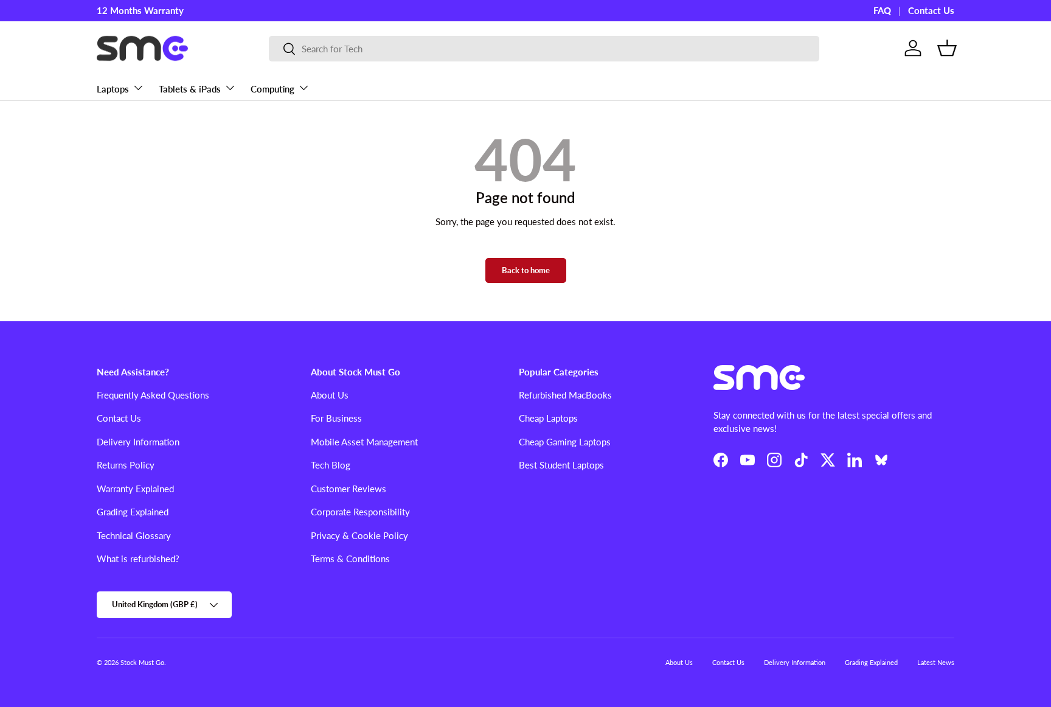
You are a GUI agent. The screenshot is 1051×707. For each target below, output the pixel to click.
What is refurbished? (138, 558)
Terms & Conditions (350, 558)
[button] (947, 48)
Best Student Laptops (561, 464)
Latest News (935, 662)
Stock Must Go (142, 662)
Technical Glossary (134, 535)
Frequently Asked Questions (153, 394)
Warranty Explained (135, 488)
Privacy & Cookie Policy (359, 535)
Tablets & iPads (190, 88)
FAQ (882, 10)
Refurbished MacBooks (565, 394)
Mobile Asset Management (364, 441)
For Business (336, 418)
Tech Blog (330, 464)
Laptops (113, 88)
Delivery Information (138, 441)
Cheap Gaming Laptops (565, 441)
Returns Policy (125, 464)
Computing (272, 88)
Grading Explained (132, 511)
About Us (330, 394)
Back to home (526, 270)
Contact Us (931, 10)
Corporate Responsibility (360, 511)
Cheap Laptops (548, 418)
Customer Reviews (348, 488)
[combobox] (544, 48)
